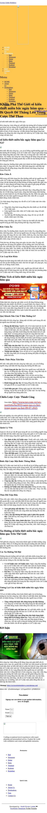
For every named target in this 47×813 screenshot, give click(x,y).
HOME (7, 82)
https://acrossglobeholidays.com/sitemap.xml (22, 685)
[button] (4, 77)
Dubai (11, 59)
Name (7, 709)
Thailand (12, 63)
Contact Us (7, 72)
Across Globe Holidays (8, 3)
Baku (10, 61)
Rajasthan (12, 67)
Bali (10, 55)
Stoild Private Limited (28, 806)
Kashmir (12, 65)
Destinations (8, 53)
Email (7, 713)
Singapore (12, 57)
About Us (6, 50)
